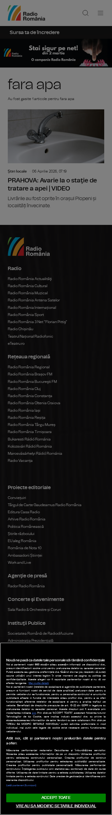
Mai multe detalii (39, 683)
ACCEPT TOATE (56, 798)
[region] (56, 728)
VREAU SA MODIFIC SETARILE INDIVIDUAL (56, 806)
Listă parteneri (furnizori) (21, 785)
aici (34, 713)
